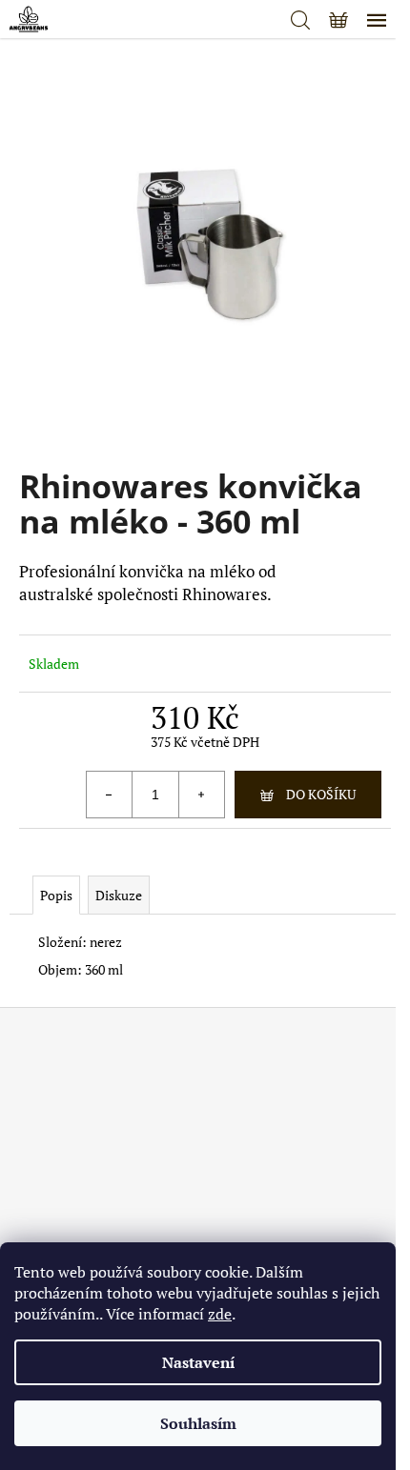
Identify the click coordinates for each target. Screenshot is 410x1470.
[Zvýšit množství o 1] (201, 794)
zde (220, 1313)
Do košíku (321, 794)
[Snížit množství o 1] (110, 794)
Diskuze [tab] (118, 895)
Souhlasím (198, 1423)
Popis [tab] (56, 895)
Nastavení (198, 1362)
